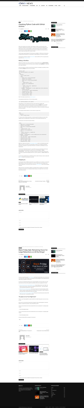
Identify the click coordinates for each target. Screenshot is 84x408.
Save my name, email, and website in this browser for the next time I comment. (31, 227)
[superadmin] (19, 28)
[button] (64, 6)
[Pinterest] (29, 31)
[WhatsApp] (31, 31)
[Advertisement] (42, 13)
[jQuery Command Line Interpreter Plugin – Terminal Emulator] (53, 30)
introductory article (27, 57)
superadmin (28, 186)
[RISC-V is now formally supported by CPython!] (34, 199)
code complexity (38, 164)
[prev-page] (19, 206)
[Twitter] (27, 31)
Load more (58, 43)
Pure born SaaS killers (59, 24)
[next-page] (20, 206)
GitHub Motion (32, 56)
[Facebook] (25, 31)
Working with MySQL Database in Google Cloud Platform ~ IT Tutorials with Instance (60, 40)
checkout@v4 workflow (33, 143)
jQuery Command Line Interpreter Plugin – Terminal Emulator (60, 30)
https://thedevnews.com (28, 187)
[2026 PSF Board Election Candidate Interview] (23, 199)
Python (19, 22)
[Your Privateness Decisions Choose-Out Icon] (44, 199)
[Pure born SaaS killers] (53, 25)
